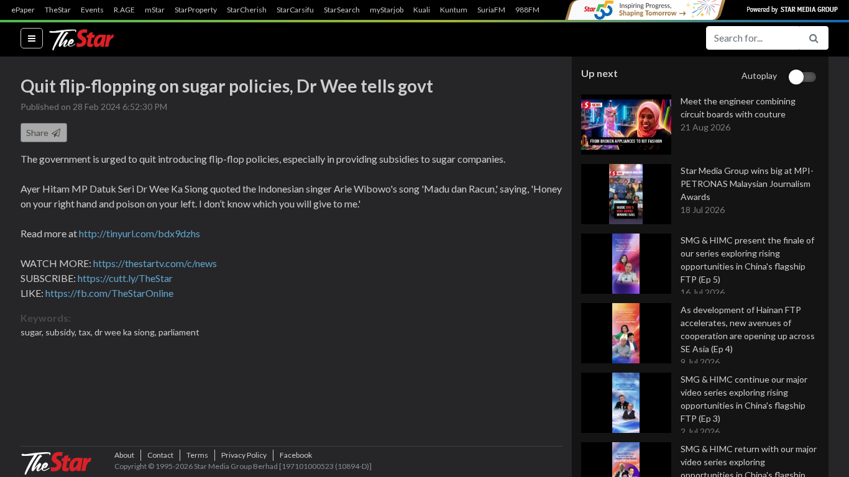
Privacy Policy (244, 455)
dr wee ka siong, (126, 332)
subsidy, (61, 332)
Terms (197, 455)
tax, (86, 332)
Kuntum (453, 10)
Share (38, 132)
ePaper (23, 10)
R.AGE (124, 10)
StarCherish (247, 10)
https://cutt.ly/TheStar (125, 278)
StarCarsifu (295, 10)
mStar (155, 10)
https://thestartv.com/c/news (155, 263)
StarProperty (196, 10)
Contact (160, 455)
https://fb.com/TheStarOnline (109, 293)
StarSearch (342, 10)
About (124, 455)
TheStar (58, 10)
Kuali (421, 10)
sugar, (33, 332)
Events (92, 10)
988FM (527, 10)
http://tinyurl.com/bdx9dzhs (139, 233)
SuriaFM (491, 10)
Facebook (296, 455)
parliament (179, 332)
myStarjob (386, 10)
